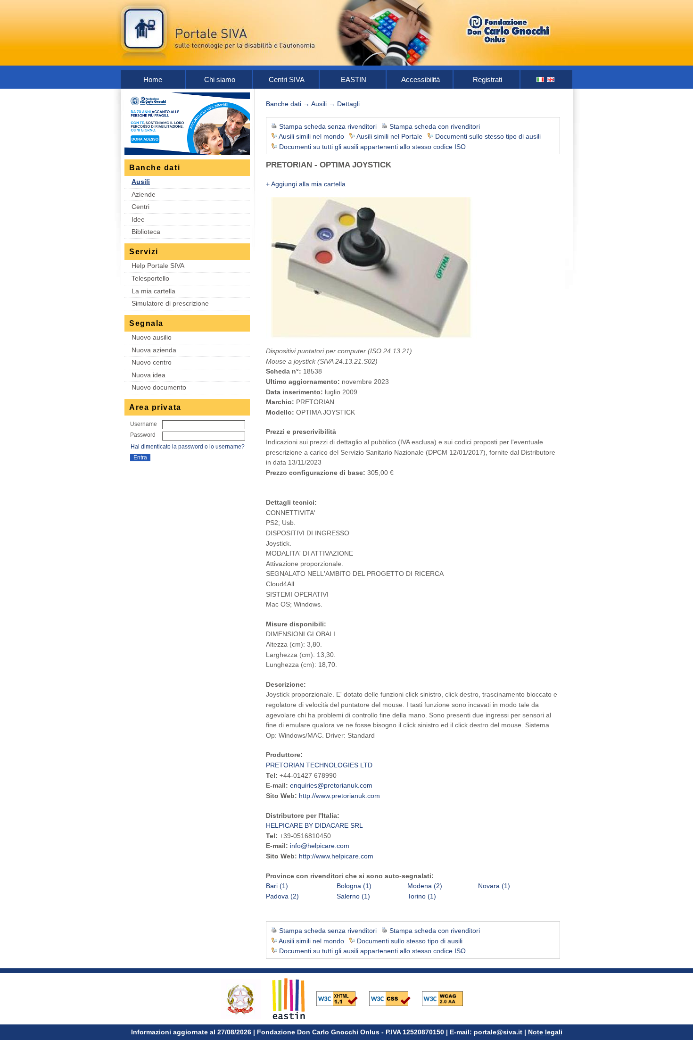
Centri (140, 206)
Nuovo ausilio (152, 337)
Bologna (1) (354, 886)
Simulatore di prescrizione (170, 303)
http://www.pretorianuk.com (339, 795)
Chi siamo (219, 79)
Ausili (141, 181)
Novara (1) (494, 886)
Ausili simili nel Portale (389, 136)
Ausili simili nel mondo (311, 136)
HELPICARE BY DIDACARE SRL (314, 825)
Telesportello (150, 278)
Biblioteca (146, 231)
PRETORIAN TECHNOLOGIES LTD (319, 765)
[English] (551, 79)
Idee (138, 219)
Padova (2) (282, 896)
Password (143, 435)
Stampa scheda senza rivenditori (328, 126)
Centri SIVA (287, 79)
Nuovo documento (159, 387)
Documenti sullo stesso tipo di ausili (488, 136)
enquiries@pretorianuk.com (331, 785)
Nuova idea (148, 375)
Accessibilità (420, 79)
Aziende (144, 194)
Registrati (487, 79)
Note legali (545, 1032)
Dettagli (348, 104)
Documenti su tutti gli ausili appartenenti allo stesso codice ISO (372, 146)
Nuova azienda (154, 350)
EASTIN (353, 79)
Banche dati (283, 104)
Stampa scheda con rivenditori (434, 126)
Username (143, 424)
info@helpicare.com (319, 845)
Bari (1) (277, 886)
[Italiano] (540, 79)
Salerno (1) (353, 896)
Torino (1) (421, 896)
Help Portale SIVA (158, 265)
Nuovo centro (152, 362)
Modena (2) (424, 886)
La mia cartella (153, 291)
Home (152, 79)
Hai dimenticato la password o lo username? (188, 446)
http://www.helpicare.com (336, 856)
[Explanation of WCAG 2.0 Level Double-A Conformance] (447, 998)
